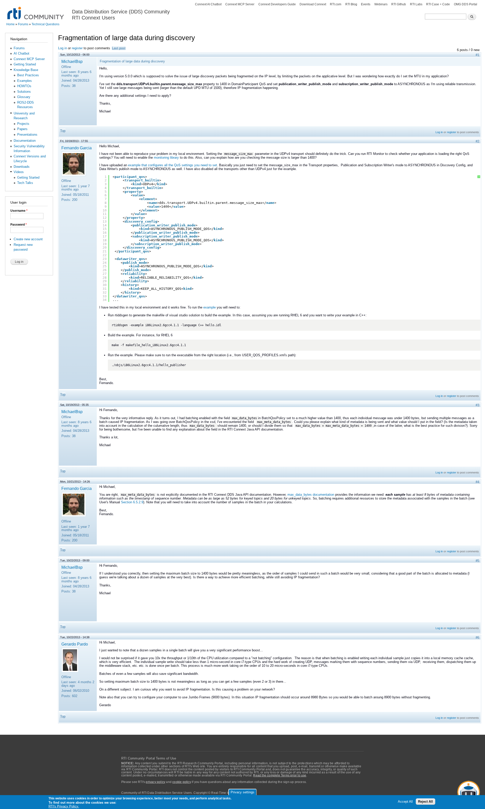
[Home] (36, 10)
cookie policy (181, 781)
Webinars (380, 4)
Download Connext (313, 4)
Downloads (22, 167)
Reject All (425, 802)
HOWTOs (24, 86)
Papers (22, 129)
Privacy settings (242, 792)
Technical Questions (45, 24)
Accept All (405, 802)
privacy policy (155, 781)
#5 (477, 561)
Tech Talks (25, 183)
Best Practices (28, 75)
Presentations (27, 134)
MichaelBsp (72, 61)
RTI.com (335, 4)
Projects (23, 124)
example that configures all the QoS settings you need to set (172, 165)
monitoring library (166, 157)
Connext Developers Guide (277, 4)
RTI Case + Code (438, 4)
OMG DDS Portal (465, 4)
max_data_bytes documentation (310, 494)
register (77, 48)
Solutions (24, 91)
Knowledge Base (26, 70)
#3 (477, 405)
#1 (477, 55)
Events (365, 4)
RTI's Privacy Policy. (63, 806)
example (209, 307)
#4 (477, 482)
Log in (62, 48)
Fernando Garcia (76, 148)
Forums (23, 24)
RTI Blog (351, 4)
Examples (24, 81)
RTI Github (398, 4)
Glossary (23, 97)
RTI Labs (416, 4)
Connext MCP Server (239, 4)
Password (18, 224)
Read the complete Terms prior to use (279, 775)
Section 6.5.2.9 (132, 502)
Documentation (25, 140)
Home (10, 24)
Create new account (28, 239)
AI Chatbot (21, 53)
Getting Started (25, 64)
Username (19, 210)
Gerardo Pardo (74, 644)
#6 (477, 637)
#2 (477, 141)
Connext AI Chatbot (208, 4)
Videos (19, 172)
